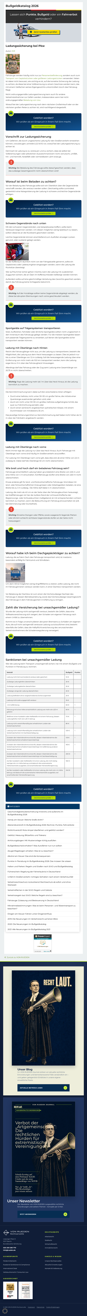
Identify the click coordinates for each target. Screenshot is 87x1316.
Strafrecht (48, 1240)
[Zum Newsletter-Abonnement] (43, 1149)
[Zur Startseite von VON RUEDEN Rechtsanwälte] (22, 1233)
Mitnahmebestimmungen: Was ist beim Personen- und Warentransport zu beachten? (42, 907)
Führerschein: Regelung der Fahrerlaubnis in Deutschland (34, 872)
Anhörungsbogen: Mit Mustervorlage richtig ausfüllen (32, 840)
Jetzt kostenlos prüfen (44, 32)
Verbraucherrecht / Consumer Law (15, 1272)
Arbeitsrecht (49, 1236)
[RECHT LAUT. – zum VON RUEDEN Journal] (43, 1018)
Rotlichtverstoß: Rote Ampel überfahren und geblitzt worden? (36, 830)
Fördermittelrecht (9, 1261)
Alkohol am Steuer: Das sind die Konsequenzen (29, 856)
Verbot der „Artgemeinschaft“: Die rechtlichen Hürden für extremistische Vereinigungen (27, 1134)
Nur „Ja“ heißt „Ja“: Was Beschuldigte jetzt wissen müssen (23, 1189)
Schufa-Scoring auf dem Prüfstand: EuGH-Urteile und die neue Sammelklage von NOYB (26, 1177)
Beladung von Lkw (31, 100)
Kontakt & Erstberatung (53, 1268)
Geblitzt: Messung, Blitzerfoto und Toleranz (27, 835)
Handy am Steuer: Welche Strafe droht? (26, 820)
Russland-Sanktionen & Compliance (16, 1265)
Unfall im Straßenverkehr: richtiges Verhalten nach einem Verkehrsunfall (40, 877)
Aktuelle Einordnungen (53, 1265)
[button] (5, 1311)
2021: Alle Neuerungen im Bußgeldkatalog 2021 (29, 929)
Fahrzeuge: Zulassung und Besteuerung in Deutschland (33, 900)
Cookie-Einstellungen (53, 1307)
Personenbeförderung (52, 75)
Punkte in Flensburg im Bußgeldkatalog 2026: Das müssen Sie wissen (39, 861)
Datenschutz (40, 1307)
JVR (13, 51)
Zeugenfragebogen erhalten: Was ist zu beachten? (30, 851)
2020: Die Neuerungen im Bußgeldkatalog (27, 924)
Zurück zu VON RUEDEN (17, 957)
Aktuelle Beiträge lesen (43, 1088)
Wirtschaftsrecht (51, 1244)
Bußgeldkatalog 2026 (22, 6)
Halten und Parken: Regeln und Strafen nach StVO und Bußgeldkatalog (40, 866)
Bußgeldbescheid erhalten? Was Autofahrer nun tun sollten (35, 846)
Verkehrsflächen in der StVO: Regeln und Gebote (30, 890)
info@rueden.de (9, 1250)
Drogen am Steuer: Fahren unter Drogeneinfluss (30, 914)
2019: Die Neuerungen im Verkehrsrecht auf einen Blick (33, 919)
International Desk (10, 1268)
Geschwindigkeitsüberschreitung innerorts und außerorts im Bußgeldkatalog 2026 (35, 813)
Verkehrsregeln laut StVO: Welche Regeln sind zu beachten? (35, 895)
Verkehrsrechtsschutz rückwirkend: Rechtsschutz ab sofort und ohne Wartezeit (39, 883)
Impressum (31, 1307)
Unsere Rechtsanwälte (53, 1261)
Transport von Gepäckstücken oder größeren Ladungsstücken (34, 78)
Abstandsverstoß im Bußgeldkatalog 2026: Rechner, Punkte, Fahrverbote (41, 825)
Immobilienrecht (51, 1248)
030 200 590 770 (9, 1248)
